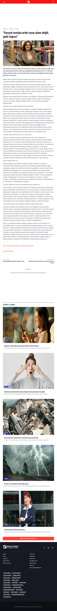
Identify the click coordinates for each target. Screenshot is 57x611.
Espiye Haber (7, 580)
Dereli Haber (7, 577)
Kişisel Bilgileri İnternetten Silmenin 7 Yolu (13, 261)
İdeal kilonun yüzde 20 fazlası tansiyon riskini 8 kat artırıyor (41, 262)
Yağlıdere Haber (17, 587)
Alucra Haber (7, 573)
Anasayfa (5, 29)
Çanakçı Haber (16, 575)
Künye (4, 556)
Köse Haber (6, 592)
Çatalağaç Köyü (33, 560)
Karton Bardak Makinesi (35, 567)
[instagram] (52, 547)
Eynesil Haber (15, 580)
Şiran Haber (22, 592)
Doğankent (32, 556)
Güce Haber (15, 582)
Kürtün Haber (14, 592)
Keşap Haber (23, 582)
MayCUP (32, 565)
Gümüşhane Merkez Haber (18, 594)
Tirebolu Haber (7, 587)
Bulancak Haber (16, 573)
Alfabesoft (30, 606)
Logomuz (5, 558)
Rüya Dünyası (33, 563)
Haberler (11, 29)
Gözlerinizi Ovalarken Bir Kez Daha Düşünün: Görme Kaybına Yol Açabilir (24, 392)
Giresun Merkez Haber (9, 589)
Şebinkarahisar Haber (17, 585)
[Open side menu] (3, 2)
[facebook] (44, 547)
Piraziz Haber (7, 585)
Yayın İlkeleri (6, 560)
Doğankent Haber (16, 577)
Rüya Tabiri (32, 558)
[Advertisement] (28, 15)
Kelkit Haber (19, 589)
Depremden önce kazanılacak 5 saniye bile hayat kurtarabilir (21, 438)
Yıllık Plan (32, 554)
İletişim (5, 554)
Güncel (16, 29)
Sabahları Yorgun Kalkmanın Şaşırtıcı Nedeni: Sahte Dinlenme (21, 346)
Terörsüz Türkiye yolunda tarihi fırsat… (15, 530)
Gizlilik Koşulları (7, 563)
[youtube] (48, 547)
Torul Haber (7, 594)
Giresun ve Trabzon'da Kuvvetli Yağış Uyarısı (16, 484)
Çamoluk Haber (7, 575)
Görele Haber (7, 582)
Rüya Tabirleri (7, 597)
